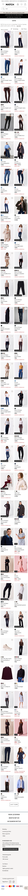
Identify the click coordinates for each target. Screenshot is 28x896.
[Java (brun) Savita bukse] (1, 519)
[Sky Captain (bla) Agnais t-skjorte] (15, 765)
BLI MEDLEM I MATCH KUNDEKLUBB (14, 12)
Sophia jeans (4, 190)
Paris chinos (17, 301)
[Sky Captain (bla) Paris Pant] (3, 132)
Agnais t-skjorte (18, 768)
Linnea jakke (17, 522)
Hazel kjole (17, 740)
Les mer (19, 26)
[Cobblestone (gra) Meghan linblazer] (1, 242)
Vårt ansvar (5, 859)
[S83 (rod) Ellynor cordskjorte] (1, 683)
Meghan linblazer (5, 246)
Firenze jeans (4, 52)
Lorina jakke (17, 218)
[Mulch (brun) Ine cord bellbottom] (15, 132)
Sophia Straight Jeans (6, 80)
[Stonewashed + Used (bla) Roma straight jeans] (3, 215)
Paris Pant (3, 135)
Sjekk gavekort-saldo (7, 868)
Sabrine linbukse (5, 439)
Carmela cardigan (18, 686)
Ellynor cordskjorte (5, 686)
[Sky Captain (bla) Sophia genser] (1, 546)
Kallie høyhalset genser (20, 605)
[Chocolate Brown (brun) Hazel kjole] (15, 737)
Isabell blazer (4, 632)
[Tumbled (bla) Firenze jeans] (1, 49)
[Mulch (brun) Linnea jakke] (15, 519)
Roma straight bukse (19, 80)
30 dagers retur (14, 821)
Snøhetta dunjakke (19, 797)
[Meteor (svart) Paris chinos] (15, 298)
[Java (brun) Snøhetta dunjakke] (18, 793)
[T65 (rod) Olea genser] (16, 657)
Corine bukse (17, 411)
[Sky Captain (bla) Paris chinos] (1, 765)
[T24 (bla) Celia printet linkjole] (15, 546)
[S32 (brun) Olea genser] (15, 657)
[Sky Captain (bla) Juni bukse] (15, 49)
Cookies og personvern (8, 878)
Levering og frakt (6, 831)
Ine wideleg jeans (5, 163)
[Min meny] (18, 4)
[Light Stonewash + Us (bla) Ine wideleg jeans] (1, 160)
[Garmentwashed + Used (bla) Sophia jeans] (15, 187)
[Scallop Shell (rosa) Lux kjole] (15, 574)
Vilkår (3, 836)
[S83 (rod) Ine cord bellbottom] (18, 132)
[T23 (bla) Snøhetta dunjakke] (15, 793)
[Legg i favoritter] (12, 32)
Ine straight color (5, 384)
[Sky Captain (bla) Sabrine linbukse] (1, 436)
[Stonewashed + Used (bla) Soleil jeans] (15, 380)
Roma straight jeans (6, 218)
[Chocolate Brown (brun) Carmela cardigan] (15, 683)
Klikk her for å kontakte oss (10, 849)
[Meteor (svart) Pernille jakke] (15, 160)
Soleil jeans (17, 384)
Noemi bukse (4, 301)
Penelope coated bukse (7, 713)
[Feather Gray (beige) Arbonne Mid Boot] (1, 657)
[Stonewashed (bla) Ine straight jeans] (15, 242)
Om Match (5, 864)
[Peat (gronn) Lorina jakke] (15, 215)
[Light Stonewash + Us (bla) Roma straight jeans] (1, 215)
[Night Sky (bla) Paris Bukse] (15, 325)
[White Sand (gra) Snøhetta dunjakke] (16, 793)
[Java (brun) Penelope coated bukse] (1, 709)
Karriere (4, 866)
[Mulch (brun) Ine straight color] (3, 380)
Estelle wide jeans (5, 329)
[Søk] (3, 8)
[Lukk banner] (26, 15)
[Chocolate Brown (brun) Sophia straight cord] (1, 104)
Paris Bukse (17, 329)
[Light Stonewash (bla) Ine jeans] (1, 463)
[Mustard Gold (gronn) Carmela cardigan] (16, 683)
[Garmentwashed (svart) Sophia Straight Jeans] (15, 104)
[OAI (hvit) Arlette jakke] (15, 491)
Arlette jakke (17, 494)
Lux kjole (16, 577)
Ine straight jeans (18, 246)
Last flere (14, 804)
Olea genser (17, 660)
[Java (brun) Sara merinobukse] (3, 574)
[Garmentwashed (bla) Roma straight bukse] (15, 77)
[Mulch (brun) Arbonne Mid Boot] (3, 657)
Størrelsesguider (6, 854)
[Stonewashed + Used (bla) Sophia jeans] (1, 187)
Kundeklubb (5, 870)
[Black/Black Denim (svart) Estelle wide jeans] (1, 325)
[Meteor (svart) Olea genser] (18, 657)
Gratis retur (14, 818)
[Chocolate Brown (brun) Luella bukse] (1, 793)
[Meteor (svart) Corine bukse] (15, 408)
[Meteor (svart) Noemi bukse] (1, 298)
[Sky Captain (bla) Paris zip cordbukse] (16, 270)
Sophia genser (4, 549)
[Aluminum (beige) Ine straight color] (1, 380)
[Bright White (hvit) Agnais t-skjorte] (16, 765)
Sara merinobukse (5, 577)
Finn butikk (5, 857)
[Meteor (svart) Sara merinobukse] (1, 574)
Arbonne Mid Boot (5, 660)
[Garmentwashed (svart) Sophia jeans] (15, 463)
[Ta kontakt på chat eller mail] (26, 888)
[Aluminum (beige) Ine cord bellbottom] (16, 132)
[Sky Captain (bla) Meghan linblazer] (3, 242)
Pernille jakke (17, 163)
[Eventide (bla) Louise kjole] (15, 709)
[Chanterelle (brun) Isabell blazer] (1, 629)
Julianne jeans (17, 632)
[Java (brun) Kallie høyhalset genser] (16, 601)
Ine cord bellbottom (19, 135)
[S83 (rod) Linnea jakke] (16, 519)
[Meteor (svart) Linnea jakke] (18, 519)
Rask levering (14, 814)
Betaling (4, 829)
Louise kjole (17, 713)
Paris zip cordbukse (19, 273)
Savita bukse (4, 522)
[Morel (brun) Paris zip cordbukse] (18, 270)
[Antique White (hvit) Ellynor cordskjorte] (4, 683)
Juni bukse (17, 52)
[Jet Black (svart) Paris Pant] (1, 132)
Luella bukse (4, 797)
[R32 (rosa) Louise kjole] (16, 709)
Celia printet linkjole (19, 549)
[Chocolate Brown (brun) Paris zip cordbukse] (15, 270)
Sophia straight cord (6, 108)
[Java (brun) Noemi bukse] (3, 298)
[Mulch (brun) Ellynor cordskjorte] (3, 683)
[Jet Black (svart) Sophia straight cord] (3, 104)
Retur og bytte (6, 833)
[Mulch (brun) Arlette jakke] (16, 491)
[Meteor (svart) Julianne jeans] (15, 629)
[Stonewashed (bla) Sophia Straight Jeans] (1, 77)
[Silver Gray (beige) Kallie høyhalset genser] (15, 601)
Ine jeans (3, 467)
